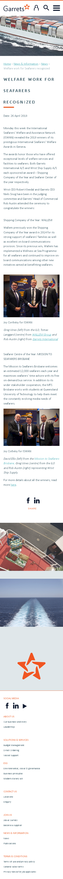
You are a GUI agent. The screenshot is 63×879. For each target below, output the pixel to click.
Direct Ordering (11, 750)
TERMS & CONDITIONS (15, 856)
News (44, 63)
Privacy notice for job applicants (20, 871)
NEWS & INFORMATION (16, 833)
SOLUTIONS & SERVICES (16, 739)
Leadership (9, 727)
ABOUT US (9, 716)
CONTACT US (10, 791)
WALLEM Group (41, 334)
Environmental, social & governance (22, 768)
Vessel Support (11, 755)
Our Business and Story (15, 721)
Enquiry (7, 802)
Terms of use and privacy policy (19, 861)
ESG (6, 763)
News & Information (26, 63)
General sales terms (14, 866)
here (13, 484)
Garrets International (45, 339)
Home (7, 63)
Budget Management (14, 745)
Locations (8, 796)
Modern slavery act (13, 778)
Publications (10, 843)
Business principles (13, 773)
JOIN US (8, 814)
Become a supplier (13, 825)
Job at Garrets (11, 820)
